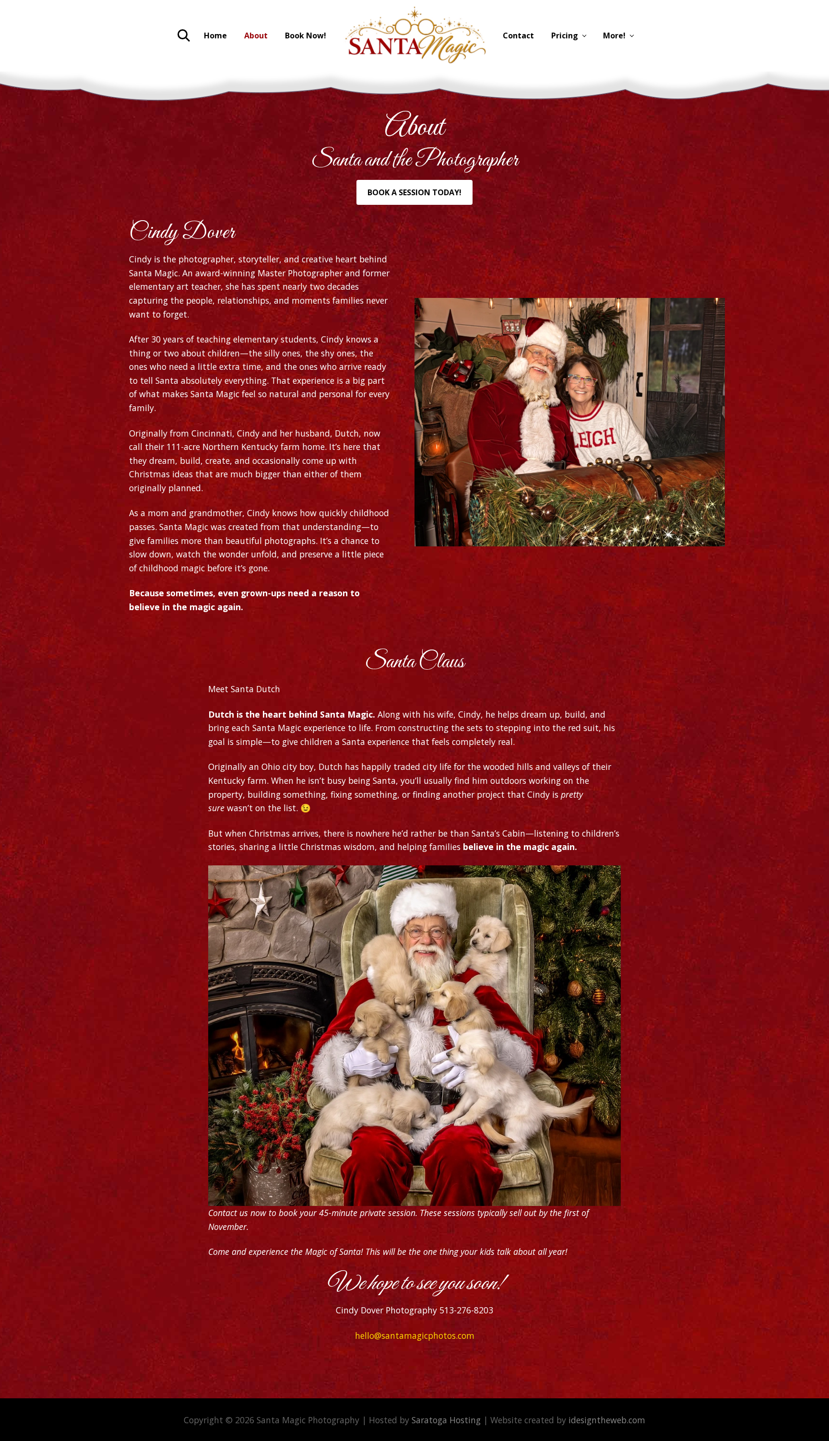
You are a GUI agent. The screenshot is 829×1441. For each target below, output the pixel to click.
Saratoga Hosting (446, 1420)
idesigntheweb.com (606, 1420)
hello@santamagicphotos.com (414, 1335)
